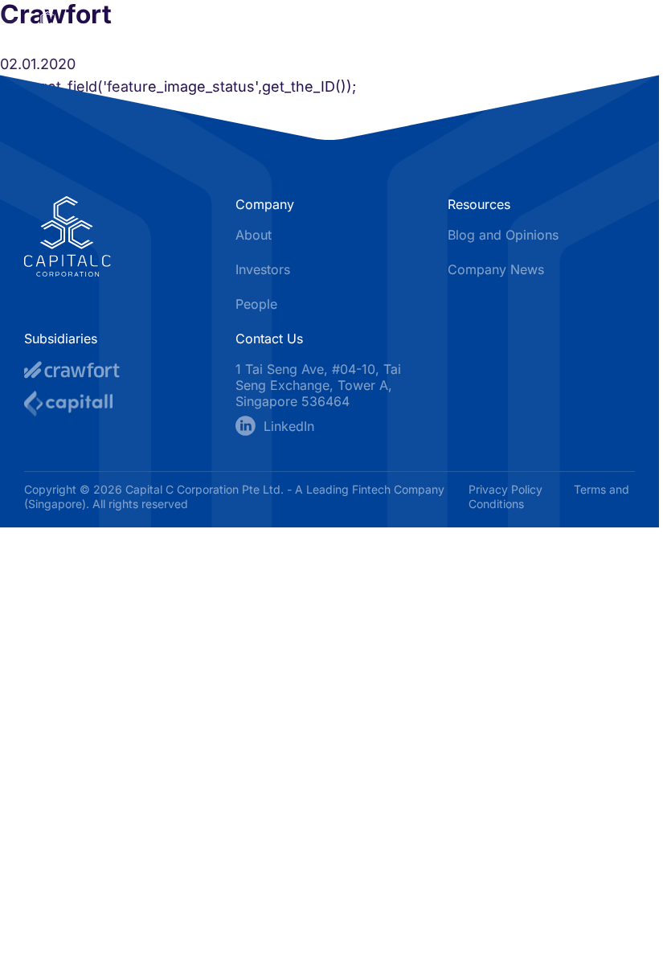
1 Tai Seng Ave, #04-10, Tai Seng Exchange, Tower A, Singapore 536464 (318, 385)
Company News (496, 269)
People (256, 304)
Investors (262, 269)
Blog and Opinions (503, 235)
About (253, 235)
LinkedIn (289, 426)
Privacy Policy (507, 489)
